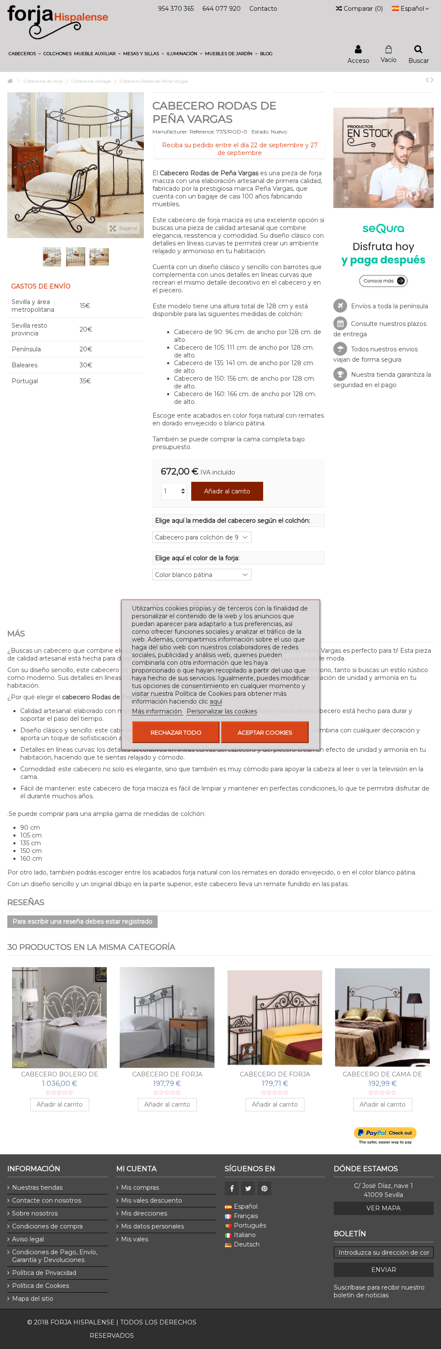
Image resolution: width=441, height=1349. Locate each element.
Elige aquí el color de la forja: (198, 558)
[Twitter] (248, 1188)
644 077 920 (221, 8)
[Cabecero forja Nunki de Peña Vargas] (167, 1017)
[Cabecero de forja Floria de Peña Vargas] (274, 1017)
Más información (157, 711)
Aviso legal (28, 1239)
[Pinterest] (264, 1188)
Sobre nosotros (35, 1213)
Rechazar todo (176, 732)
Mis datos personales (152, 1226)
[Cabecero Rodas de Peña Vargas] (52, 257)
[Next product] (432, 79)
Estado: (261, 131)
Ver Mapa (383, 1208)
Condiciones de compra (47, 1226)
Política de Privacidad (44, 1273)
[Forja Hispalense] (57, 22)
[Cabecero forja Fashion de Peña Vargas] (59, 1017)
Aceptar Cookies (265, 732)
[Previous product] (427, 79)
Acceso (359, 60)
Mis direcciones (144, 1213)
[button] (24, 53)
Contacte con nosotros (46, 1200)
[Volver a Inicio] (9, 81)
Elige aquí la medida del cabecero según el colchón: (233, 520)
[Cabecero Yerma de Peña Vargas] (382, 1017)
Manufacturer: (170, 131)
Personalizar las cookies (221, 711)
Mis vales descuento (151, 1200)
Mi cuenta (136, 1169)
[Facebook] (232, 1188)
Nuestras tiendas (37, 1187)
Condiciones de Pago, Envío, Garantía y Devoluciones (54, 1256)
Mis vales (134, 1239)
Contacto (263, 8)
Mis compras (140, 1187)
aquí (216, 701)
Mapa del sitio (32, 1298)
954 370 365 (176, 8)
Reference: (202, 131)
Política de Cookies (40, 1286)
